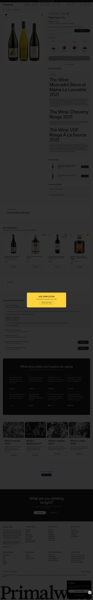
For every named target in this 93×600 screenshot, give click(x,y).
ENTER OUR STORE (46, 303)
